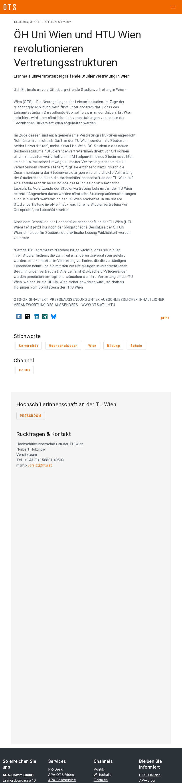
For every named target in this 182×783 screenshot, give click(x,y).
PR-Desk (55, 769)
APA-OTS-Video (61, 775)
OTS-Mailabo (149, 775)
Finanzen (101, 780)
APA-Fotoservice (62, 780)
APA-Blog (147, 780)
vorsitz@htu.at (40, 465)
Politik (99, 769)
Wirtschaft (102, 775)
